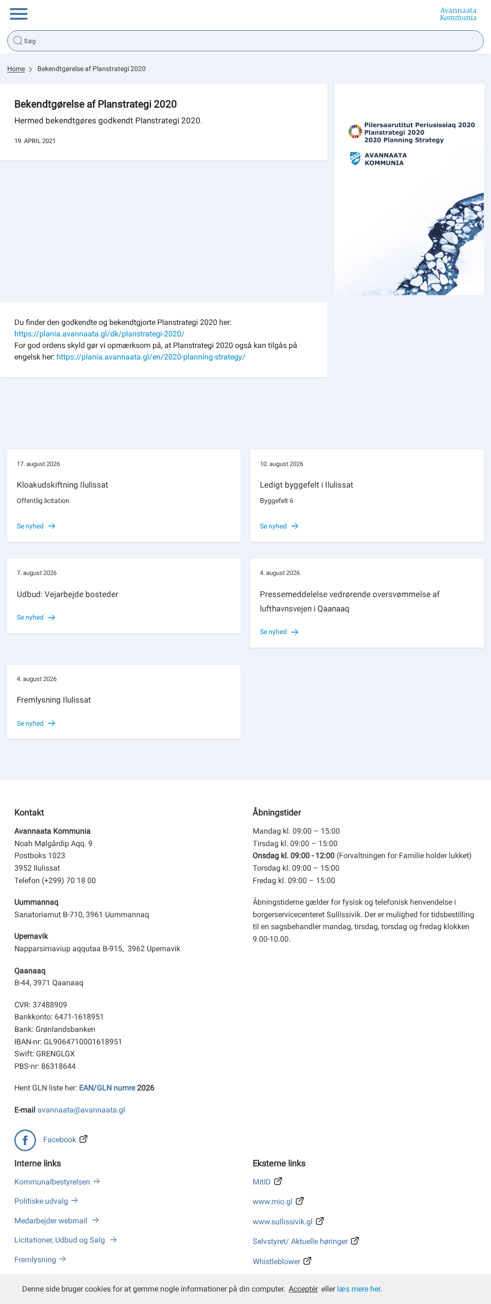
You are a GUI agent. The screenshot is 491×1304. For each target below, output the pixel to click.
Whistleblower (276, 1261)
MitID (262, 1181)
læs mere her (358, 1288)
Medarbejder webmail (51, 1220)
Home (16, 68)
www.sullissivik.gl (283, 1221)
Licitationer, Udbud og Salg (60, 1239)
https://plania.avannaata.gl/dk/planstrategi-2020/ (99, 333)
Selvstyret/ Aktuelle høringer (300, 1241)
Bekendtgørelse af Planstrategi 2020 (91, 68)
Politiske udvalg (41, 1201)
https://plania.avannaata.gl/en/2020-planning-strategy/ (151, 356)
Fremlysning (35, 1259)
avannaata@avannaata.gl (81, 1109)
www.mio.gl (272, 1201)
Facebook (59, 1139)
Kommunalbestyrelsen (52, 1181)
